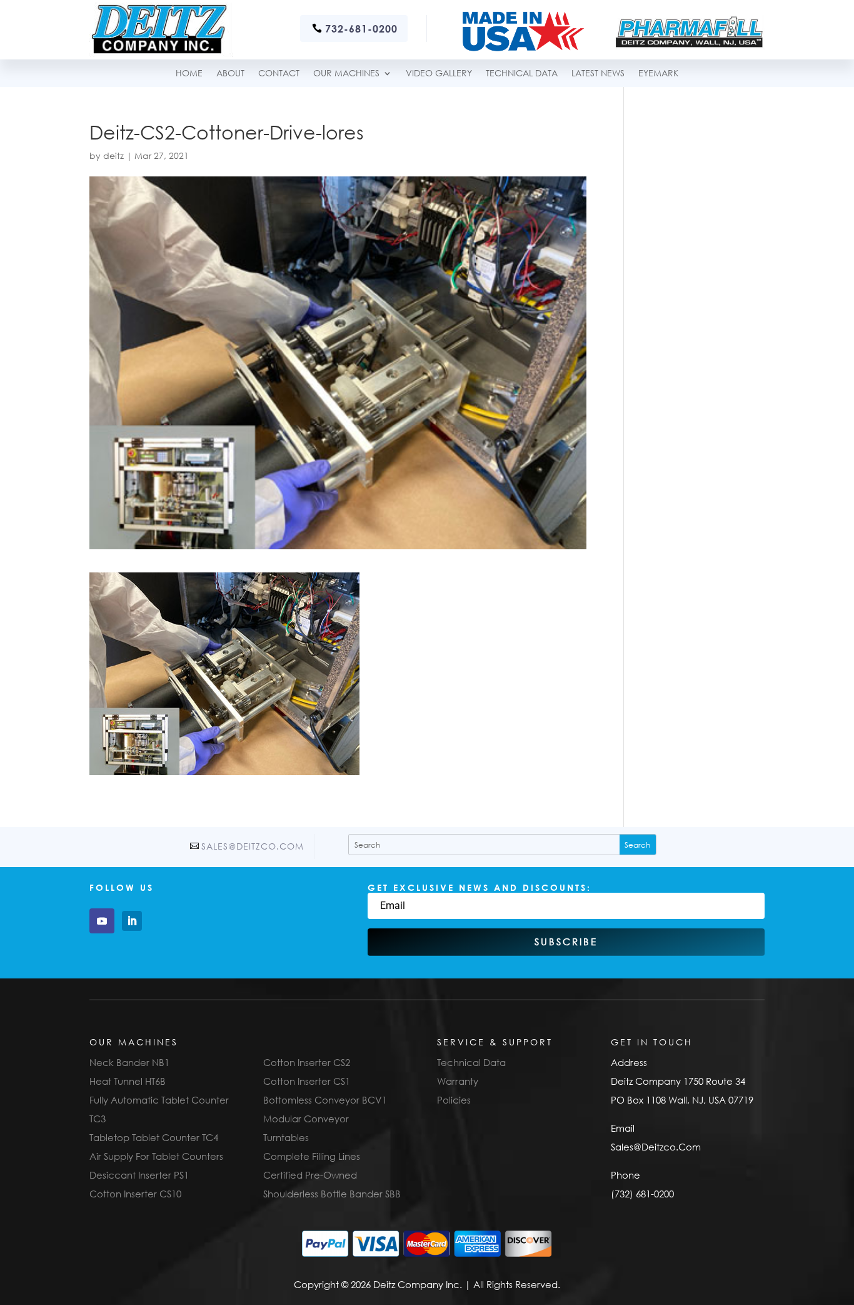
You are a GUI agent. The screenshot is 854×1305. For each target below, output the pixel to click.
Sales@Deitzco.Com (252, 846)
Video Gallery (439, 73)
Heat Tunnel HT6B (127, 1081)
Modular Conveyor (306, 1118)
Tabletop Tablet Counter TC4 (153, 1137)
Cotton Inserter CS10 (135, 1193)
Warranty (457, 1081)
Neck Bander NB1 (129, 1062)
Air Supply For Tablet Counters (156, 1156)
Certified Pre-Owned (310, 1175)
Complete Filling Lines (311, 1156)
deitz (113, 155)
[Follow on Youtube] (101, 920)
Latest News (598, 73)
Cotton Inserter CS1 (306, 1081)
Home (189, 73)
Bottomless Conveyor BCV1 (325, 1099)
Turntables (286, 1137)
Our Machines (346, 73)
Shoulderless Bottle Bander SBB (332, 1193)
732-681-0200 (361, 28)
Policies (454, 1099)
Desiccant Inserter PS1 (139, 1175)
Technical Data (471, 1062)
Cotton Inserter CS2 (306, 1062)
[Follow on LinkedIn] (132, 921)
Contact (278, 73)
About (230, 73)
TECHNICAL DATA (522, 73)
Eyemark (658, 73)
